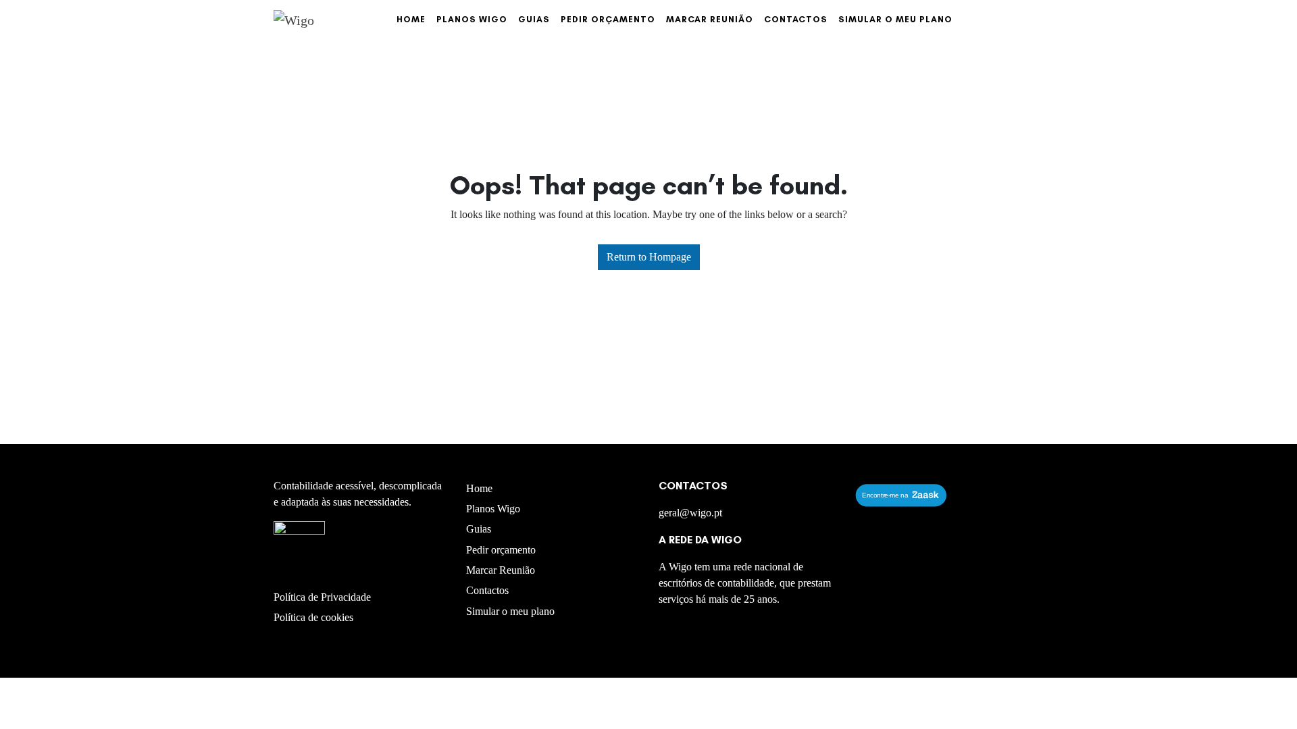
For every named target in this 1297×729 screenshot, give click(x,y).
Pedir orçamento (608, 19)
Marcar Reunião (709, 19)
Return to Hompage (649, 257)
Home (411, 19)
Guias (534, 19)
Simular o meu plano (895, 19)
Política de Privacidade (322, 597)
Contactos (796, 19)
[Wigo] (294, 19)
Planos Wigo (471, 19)
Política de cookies (313, 617)
